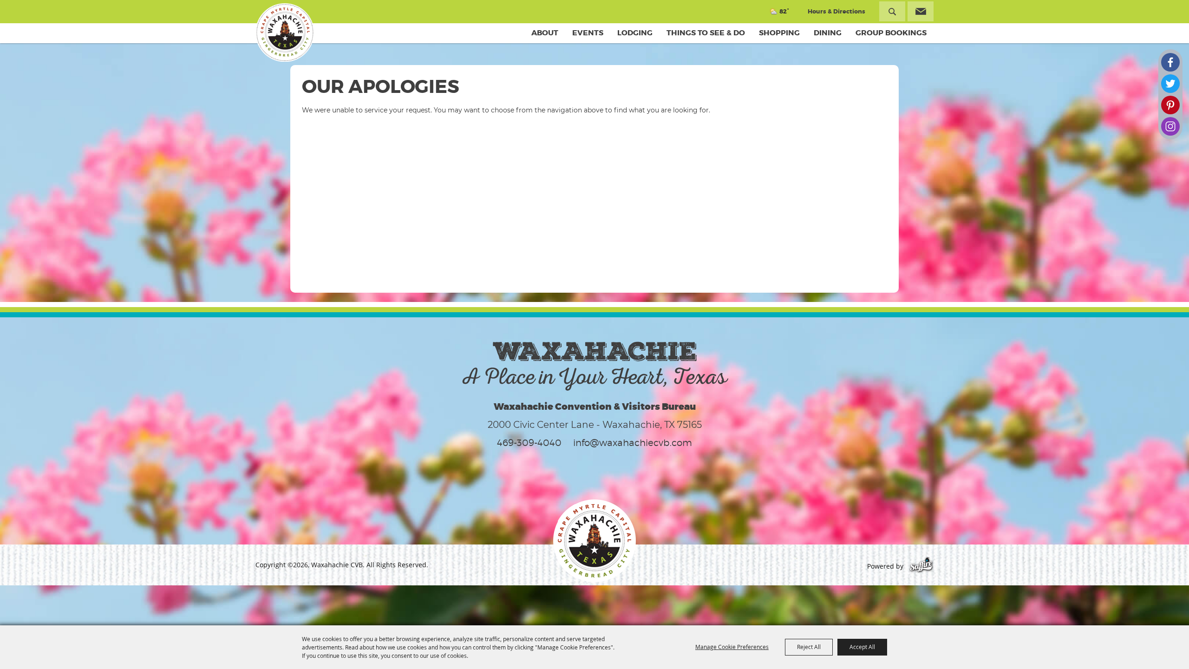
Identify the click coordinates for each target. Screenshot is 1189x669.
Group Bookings (891, 33)
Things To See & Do (705, 33)
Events (587, 33)
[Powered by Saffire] (921, 566)
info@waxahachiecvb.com (632, 442)
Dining (828, 33)
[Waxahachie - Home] (594, 540)
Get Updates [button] (921, 11)
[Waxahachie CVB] (284, 32)
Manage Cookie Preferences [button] (732, 646)
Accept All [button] (862, 646)
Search (892, 11)
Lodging (635, 33)
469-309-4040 (529, 442)
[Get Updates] (921, 11)
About (544, 33)
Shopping (779, 33)
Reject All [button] (809, 646)
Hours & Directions (836, 11)
